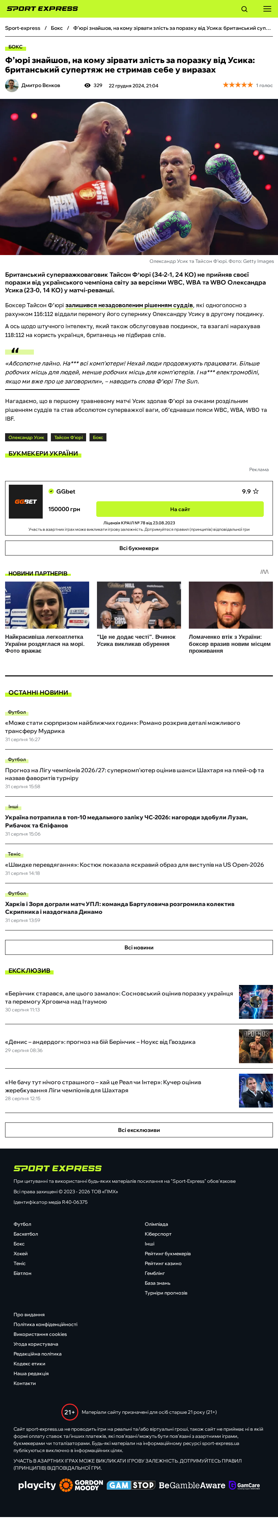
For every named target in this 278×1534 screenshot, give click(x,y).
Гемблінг (155, 1273)
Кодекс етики (29, 1364)
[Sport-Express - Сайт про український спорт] (39, 8)
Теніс (14, 854)
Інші (13, 806)
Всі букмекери (139, 548)
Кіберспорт (158, 1234)
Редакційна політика (38, 1354)
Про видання (29, 1314)
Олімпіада (156, 1224)
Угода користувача (36, 1344)
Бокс (15, 47)
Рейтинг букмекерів (168, 1254)
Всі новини (139, 947)
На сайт (180, 509)
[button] (244, 10)
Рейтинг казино (163, 1263)
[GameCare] (244, 1486)
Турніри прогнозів (166, 1293)
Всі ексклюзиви (139, 1130)
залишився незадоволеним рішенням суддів (129, 305)
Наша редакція (31, 1373)
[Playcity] (37, 1486)
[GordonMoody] (81, 1485)
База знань (157, 1283)
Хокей (21, 1254)
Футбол (17, 712)
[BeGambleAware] (192, 1486)
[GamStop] (131, 1486)
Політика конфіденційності (45, 1324)
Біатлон (23, 1273)
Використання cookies (40, 1334)
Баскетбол (26, 1234)
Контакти (25, 1383)
